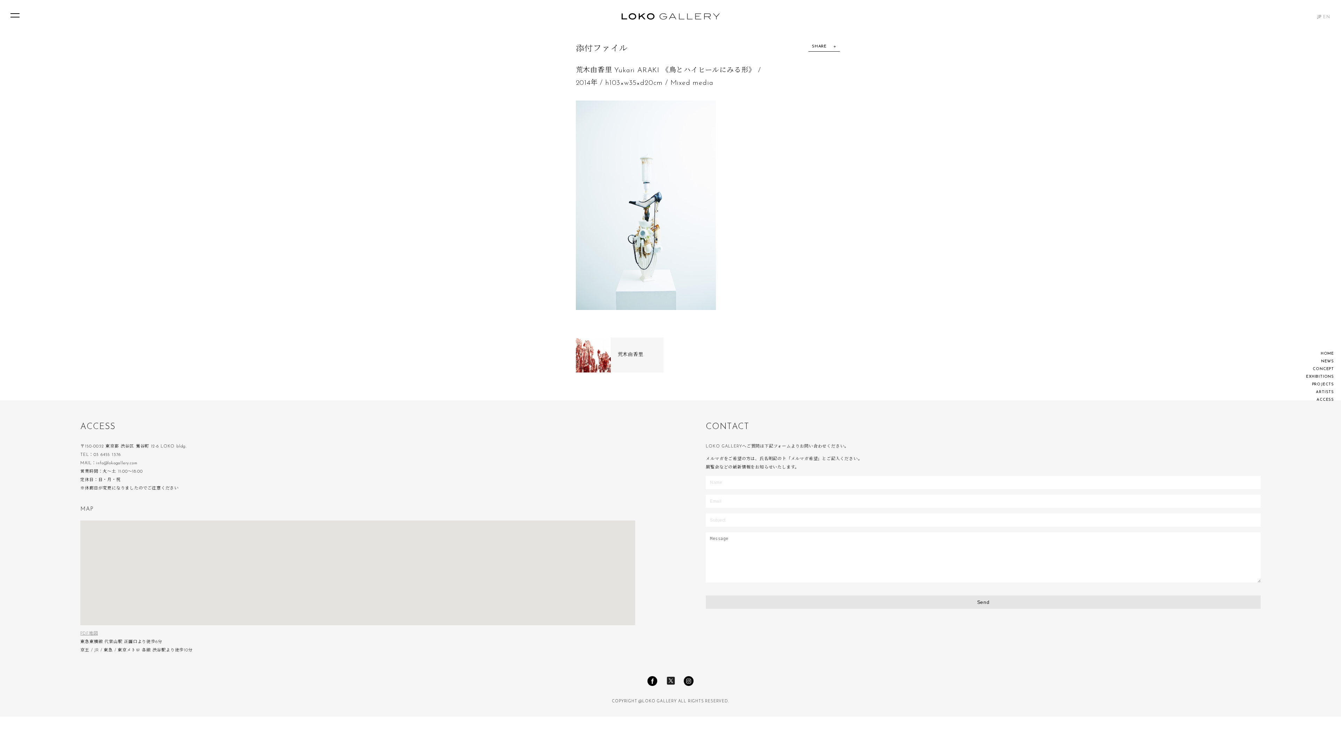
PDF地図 (89, 633)
